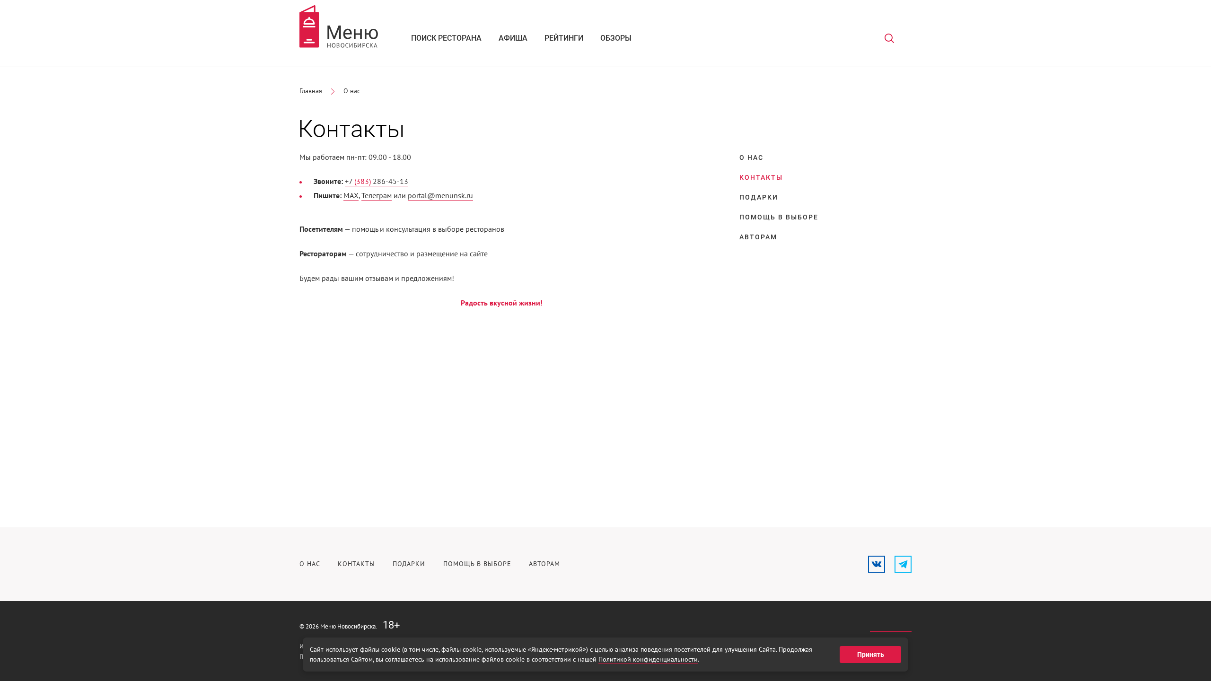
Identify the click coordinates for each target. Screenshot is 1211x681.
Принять (870, 654)
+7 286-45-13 (376, 181)
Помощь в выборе (778, 217)
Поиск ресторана (446, 38)
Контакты (356, 564)
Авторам (758, 237)
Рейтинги (563, 38)
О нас (351, 91)
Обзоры (616, 38)
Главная (310, 91)
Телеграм (376, 196)
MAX (351, 196)
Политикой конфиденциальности (648, 659)
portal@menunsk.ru (440, 196)
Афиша (513, 38)
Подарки (758, 197)
